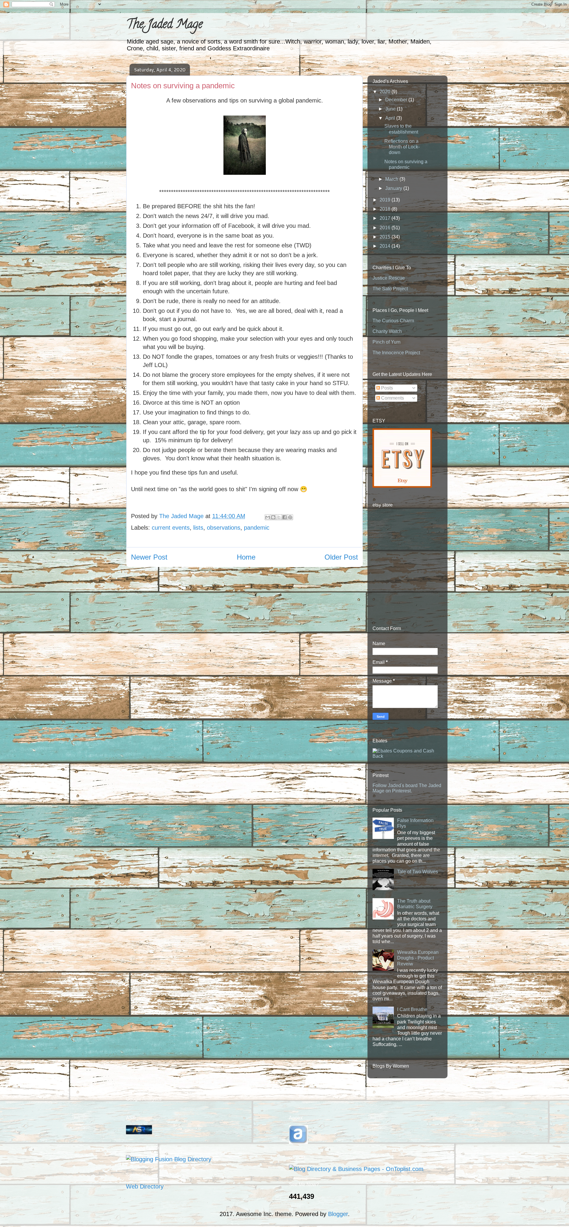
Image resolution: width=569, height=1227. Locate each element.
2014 (385, 246)
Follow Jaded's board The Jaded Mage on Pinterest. (407, 788)
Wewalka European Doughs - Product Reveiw (418, 958)
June (391, 108)
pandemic (256, 527)
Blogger (338, 1214)
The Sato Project (390, 288)
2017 (385, 218)
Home (246, 557)
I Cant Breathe (412, 1009)
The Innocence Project (396, 352)
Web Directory (145, 1186)
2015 (385, 236)
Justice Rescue (389, 278)
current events (171, 527)
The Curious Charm (393, 320)
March (392, 179)
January (394, 188)
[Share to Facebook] (284, 517)
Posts (386, 387)
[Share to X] (279, 517)
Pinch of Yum (386, 342)
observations (223, 527)
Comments (392, 398)
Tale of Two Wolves (417, 871)
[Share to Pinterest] (290, 517)
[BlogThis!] (273, 517)
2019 (385, 199)
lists (198, 527)
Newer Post (149, 557)
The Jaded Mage (164, 25)
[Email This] (268, 517)
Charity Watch (387, 331)
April (390, 118)
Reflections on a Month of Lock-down (402, 147)
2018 (385, 209)
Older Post (341, 557)
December (396, 99)
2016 (385, 227)
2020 (385, 91)
